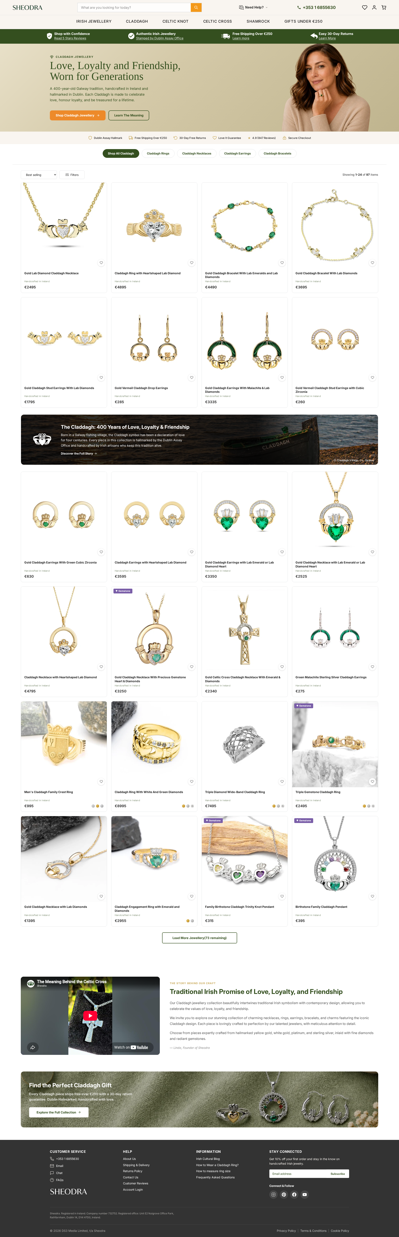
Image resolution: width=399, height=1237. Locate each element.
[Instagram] (273, 1194)
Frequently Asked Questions (215, 1177)
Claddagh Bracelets (277, 153)
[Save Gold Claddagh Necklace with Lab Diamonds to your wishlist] (101, 896)
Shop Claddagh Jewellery (75, 115)
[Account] (374, 7)
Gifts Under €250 (303, 21)
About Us (129, 1158)
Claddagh (137, 21)
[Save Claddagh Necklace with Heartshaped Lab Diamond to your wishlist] (101, 666)
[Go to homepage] (83, 1191)
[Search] (196, 7)
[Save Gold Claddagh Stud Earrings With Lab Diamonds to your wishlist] (101, 377)
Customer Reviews (135, 1183)
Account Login (133, 1189)
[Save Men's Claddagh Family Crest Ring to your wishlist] (101, 781)
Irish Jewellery (93, 21)
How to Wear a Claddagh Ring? (217, 1165)
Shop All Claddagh (121, 153)
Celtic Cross (217, 21)
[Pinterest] (284, 1194)
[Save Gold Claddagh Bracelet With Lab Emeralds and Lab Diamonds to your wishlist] (282, 262)
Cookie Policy (340, 1230)
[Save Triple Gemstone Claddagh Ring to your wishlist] (372, 781)
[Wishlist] (364, 7)
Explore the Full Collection (56, 1112)
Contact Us (130, 1177)
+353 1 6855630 (67, 1158)
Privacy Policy (286, 1230)
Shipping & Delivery (136, 1165)
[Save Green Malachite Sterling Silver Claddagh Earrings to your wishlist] (372, 666)
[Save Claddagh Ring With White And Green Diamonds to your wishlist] (191, 781)
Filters (74, 175)
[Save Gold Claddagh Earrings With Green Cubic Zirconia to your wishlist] (101, 552)
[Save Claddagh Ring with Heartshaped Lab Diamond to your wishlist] (191, 262)
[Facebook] (294, 1194)
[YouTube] (304, 1194)
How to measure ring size (213, 1171)
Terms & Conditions (313, 1230)
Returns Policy (132, 1171)
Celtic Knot (176, 21)
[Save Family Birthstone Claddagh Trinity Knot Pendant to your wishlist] (282, 896)
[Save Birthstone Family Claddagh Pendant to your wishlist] (372, 896)
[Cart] (384, 7)
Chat (59, 1173)
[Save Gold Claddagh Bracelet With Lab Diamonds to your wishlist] (372, 262)
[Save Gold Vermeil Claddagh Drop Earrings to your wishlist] (191, 377)
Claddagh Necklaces (196, 153)
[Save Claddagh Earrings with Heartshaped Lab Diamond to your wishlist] (191, 552)
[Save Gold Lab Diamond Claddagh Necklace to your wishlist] (101, 262)
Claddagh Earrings (237, 153)
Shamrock (258, 21)
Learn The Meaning (128, 115)
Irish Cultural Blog (208, 1158)
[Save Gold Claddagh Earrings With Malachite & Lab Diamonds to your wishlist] (282, 377)
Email (59, 1166)
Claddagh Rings (158, 153)
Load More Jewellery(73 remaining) (199, 938)
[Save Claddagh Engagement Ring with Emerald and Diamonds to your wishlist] (191, 896)
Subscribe (338, 1173)
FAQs (59, 1180)
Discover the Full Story (77, 453)
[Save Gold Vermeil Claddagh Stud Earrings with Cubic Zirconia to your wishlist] (372, 377)
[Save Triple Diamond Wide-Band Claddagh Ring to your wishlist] (282, 781)
